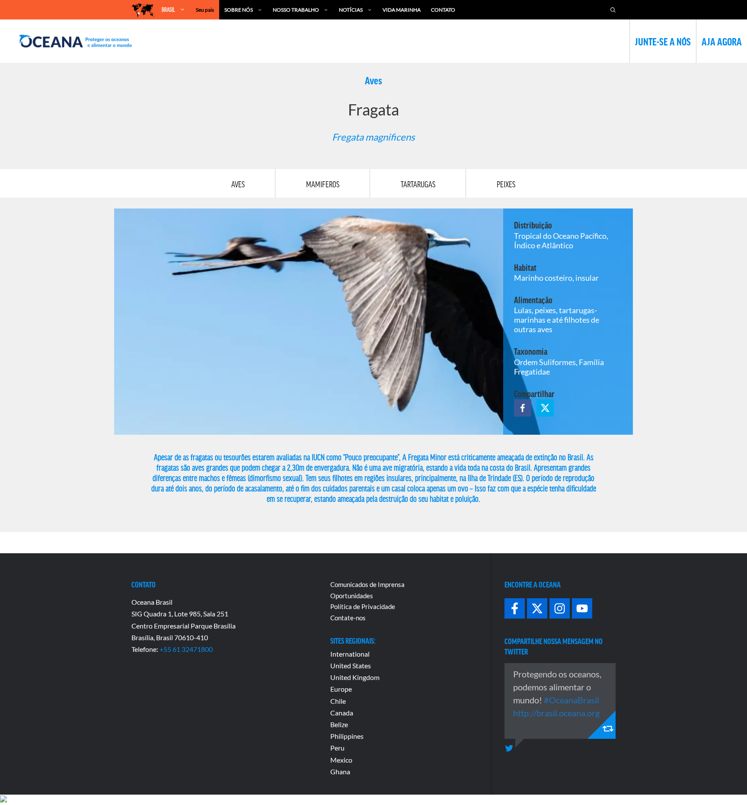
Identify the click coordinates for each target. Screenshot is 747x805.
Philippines (347, 736)
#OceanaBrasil (571, 700)
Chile (338, 701)
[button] (522, 408)
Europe (341, 689)
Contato (443, 9)
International (350, 654)
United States (350, 665)
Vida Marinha (402, 9)
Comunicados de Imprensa (367, 584)
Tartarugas (418, 184)
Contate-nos (348, 618)
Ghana (340, 771)
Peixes (506, 184)
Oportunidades (351, 596)
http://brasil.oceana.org (556, 713)
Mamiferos (322, 184)
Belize (339, 724)
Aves (238, 184)
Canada (341, 713)
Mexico (341, 760)
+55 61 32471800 (186, 649)
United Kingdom (355, 677)
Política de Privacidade (362, 606)
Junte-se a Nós (663, 41)
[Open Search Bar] (613, 9)
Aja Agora (722, 41)
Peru (337, 748)
